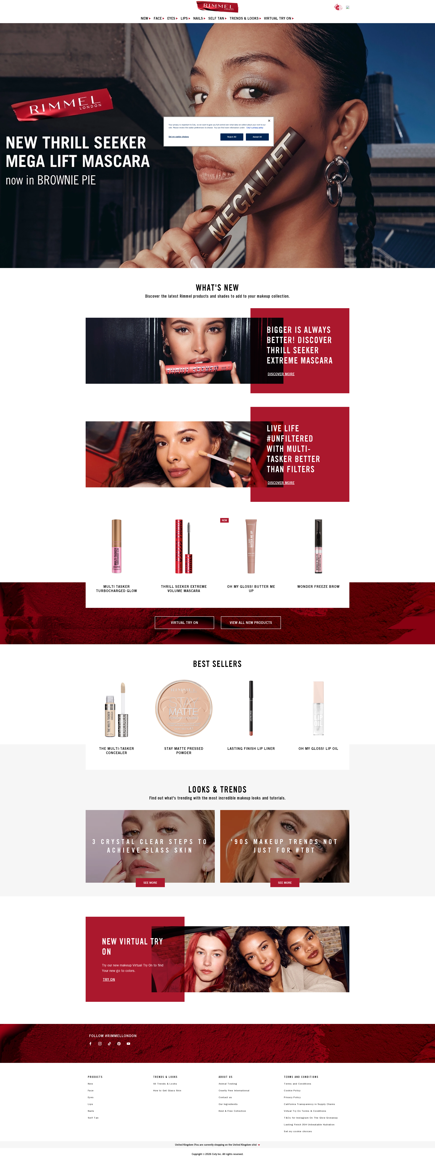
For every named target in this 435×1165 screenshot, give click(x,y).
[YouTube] (128, 1043)
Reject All (231, 137)
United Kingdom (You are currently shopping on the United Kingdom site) (216, 1144)
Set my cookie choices (298, 1131)
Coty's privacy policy (255, 128)
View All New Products (251, 622)
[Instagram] (100, 1043)
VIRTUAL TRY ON (184, 622)
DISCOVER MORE (281, 374)
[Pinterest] (119, 1043)
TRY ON (109, 979)
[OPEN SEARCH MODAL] (347, 7)
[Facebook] (90, 1043)
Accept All (257, 137)
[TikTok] (109, 1043)
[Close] (269, 120)
